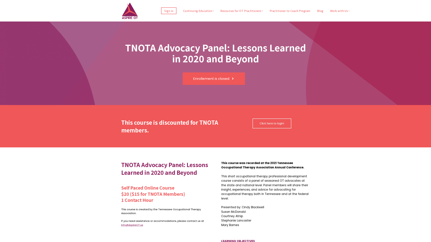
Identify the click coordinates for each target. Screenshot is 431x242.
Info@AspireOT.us (132, 225)
